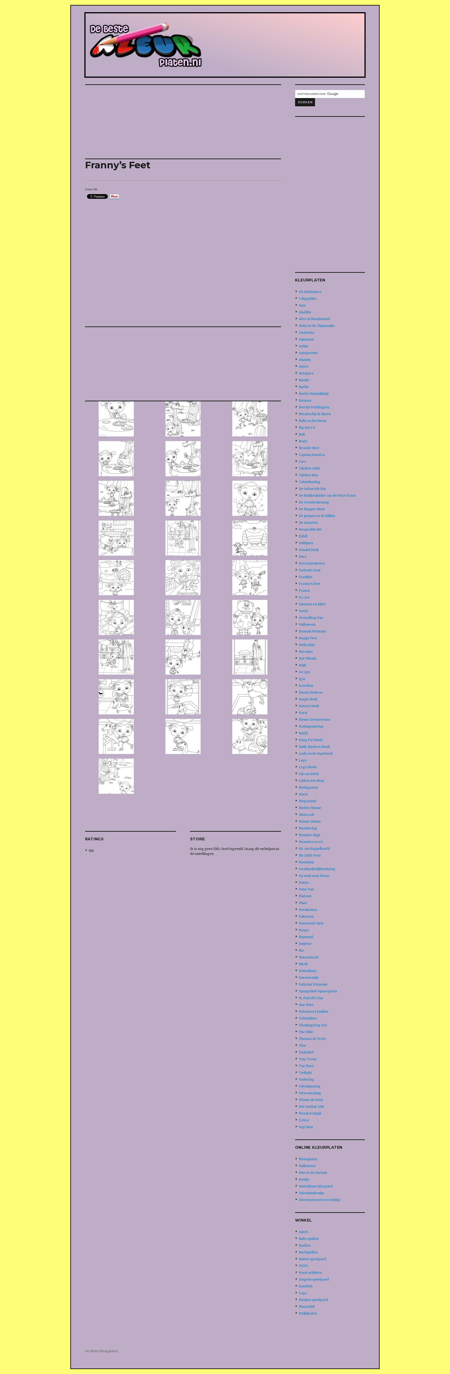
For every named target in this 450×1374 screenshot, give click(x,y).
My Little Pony (310, 855)
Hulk (302, 665)
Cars (302, 462)
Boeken (305, 1246)
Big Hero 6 (307, 428)
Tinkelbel (306, 1052)
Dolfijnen (306, 543)
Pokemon (306, 917)
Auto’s (303, 367)
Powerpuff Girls (311, 923)
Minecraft (306, 815)
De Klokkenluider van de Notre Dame (327, 496)
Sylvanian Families (313, 1012)
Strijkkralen (308, 1313)
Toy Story (306, 1066)
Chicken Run (308, 475)
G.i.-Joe (304, 597)
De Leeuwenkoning (314, 502)
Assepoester (308, 353)
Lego (303, 760)
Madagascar (308, 788)
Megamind (307, 801)
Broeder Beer (309, 448)
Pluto (303, 903)
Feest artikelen (310, 1273)
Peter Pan (306, 889)
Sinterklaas (307, 971)
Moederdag (308, 828)
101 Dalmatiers (310, 292)
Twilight (305, 1073)
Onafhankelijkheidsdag (317, 869)
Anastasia (306, 333)
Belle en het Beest (312, 421)
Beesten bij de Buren (315, 414)
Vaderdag (306, 1080)
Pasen (303, 883)
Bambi (304, 380)
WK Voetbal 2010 (311, 1107)
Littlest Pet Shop (311, 781)
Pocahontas (308, 910)
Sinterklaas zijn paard (316, 1186)
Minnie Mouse (310, 822)
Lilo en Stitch (309, 774)
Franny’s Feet (309, 584)
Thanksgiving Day (313, 1025)
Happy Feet (308, 638)
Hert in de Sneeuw (313, 1173)
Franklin (305, 577)
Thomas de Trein (312, 1039)
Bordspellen (308, 1252)
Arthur (304, 346)
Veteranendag (310, 1093)
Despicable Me (310, 530)
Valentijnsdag (309, 1086)
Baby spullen (309, 1239)
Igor (302, 679)
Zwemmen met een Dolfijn (319, 1200)
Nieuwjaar (306, 862)
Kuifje (303, 733)
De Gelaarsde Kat (312, 489)
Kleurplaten (308, 1159)
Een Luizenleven (312, 563)
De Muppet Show (312, 509)
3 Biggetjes (307, 299)
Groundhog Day (311, 618)
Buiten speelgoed (312, 1259)
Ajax (302, 305)
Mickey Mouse (310, 808)
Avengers (306, 373)
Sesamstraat (309, 957)
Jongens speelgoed (314, 1280)
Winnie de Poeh (311, 1100)
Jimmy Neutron (310, 692)
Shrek (303, 964)
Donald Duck (309, 550)
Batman (305, 401)
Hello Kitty (307, 645)
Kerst (303, 713)
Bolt (302, 434)
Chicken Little (309, 468)
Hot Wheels (307, 659)
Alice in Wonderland (314, 319)
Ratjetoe (305, 944)
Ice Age (304, 672)
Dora (302, 557)
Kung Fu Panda (311, 740)
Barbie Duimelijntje (314, 394)
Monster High (309, 835)
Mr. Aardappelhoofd (314, 849)
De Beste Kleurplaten (101, 1351)
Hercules (306, 652)
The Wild (306, 1032)
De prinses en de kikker (317, 516)
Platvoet (305, 896)
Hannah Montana (312, 631)
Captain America (312, 455)
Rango (304, 930)
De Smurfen (308, 523)
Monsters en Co (311, 842)
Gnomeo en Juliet (312, 604)
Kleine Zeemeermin (314, 720)
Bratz (303, 441)
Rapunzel (306, 937)
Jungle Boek (308, 699)
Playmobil (307, 1307)
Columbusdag (309, 482)
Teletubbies (308, 1018)
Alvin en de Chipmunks (316, 326)
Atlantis (305, 360)
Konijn (304, 1180)
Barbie (304, 387)
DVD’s (303, 1266)
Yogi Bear (306, 1127)
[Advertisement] (184, 122)
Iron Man (306, 686)
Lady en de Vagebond (316, 754)
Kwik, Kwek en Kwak (314, 747)
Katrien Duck (309, 706)
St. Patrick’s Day (311, 998)
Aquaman (306, 339)
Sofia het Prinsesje (313, 984)
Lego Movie (308, 767)
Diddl (303, 536)
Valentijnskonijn (311, 1193)
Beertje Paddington (314, 407)
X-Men (304, 1120)
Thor (302, 1046)
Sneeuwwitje (309, 978)
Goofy (303, 611)
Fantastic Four (310, 570)
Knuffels (305, 1286)
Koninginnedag (311, 726)
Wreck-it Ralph (310, 1113)
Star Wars (306, 1005)
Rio (301, 951)
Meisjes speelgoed (313, 1300)
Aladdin (305, 312)
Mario (303, 794)
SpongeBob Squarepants (318, 991)
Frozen (304, 591)
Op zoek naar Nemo (314, 876)
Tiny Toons (308, 1059)
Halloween (307, 625)
